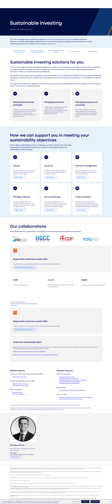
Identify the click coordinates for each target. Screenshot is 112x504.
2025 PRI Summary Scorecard (20, 383)
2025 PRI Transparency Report (21, 385)
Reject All (85, 501)
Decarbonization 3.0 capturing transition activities (72, 390)
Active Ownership (93, 51)
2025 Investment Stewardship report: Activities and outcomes (29, 351)
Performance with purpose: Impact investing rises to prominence (76, 397)
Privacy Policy (55, 502)
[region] (56, 501)
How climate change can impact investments (70, 399)
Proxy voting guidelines (19, 394)
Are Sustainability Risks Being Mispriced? (70, 381)
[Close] (109, 501)
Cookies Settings (76, 501)
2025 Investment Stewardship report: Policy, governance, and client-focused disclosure (35, 354)
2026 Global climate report (20, 377)
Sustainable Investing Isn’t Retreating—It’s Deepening (73, 380)
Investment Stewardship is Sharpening (69, 383)
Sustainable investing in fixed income (68, 378)
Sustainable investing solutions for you (19, 51)
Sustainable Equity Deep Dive (67, 377)
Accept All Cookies (95, 501)
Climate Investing (74, 51)
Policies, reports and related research (56, 51)
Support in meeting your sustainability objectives (37, 51)
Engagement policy (17, 392)
